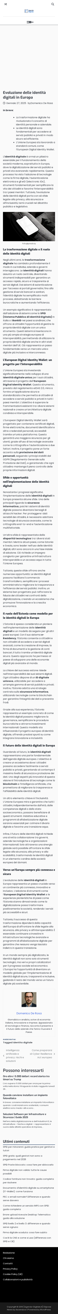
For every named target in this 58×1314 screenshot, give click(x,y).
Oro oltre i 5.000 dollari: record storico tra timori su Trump (26, 1078)
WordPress (45, 1309)
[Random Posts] (5, 4)
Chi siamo (8, 1258)
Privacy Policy (10, 1268)
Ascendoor (21, 1309)
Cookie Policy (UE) (13, 1274)
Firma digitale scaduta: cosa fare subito (25, 1232)
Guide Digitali (9, 1039)
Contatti (8, 1263)
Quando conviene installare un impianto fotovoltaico (25, 1097)
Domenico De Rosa (42, 103)
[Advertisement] (29, 57)
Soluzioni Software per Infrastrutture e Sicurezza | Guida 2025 (24, 1116)
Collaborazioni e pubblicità (17, 1279)
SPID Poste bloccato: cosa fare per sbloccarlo (28, 1164)
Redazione (9, 1252)
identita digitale (22, 1042)
